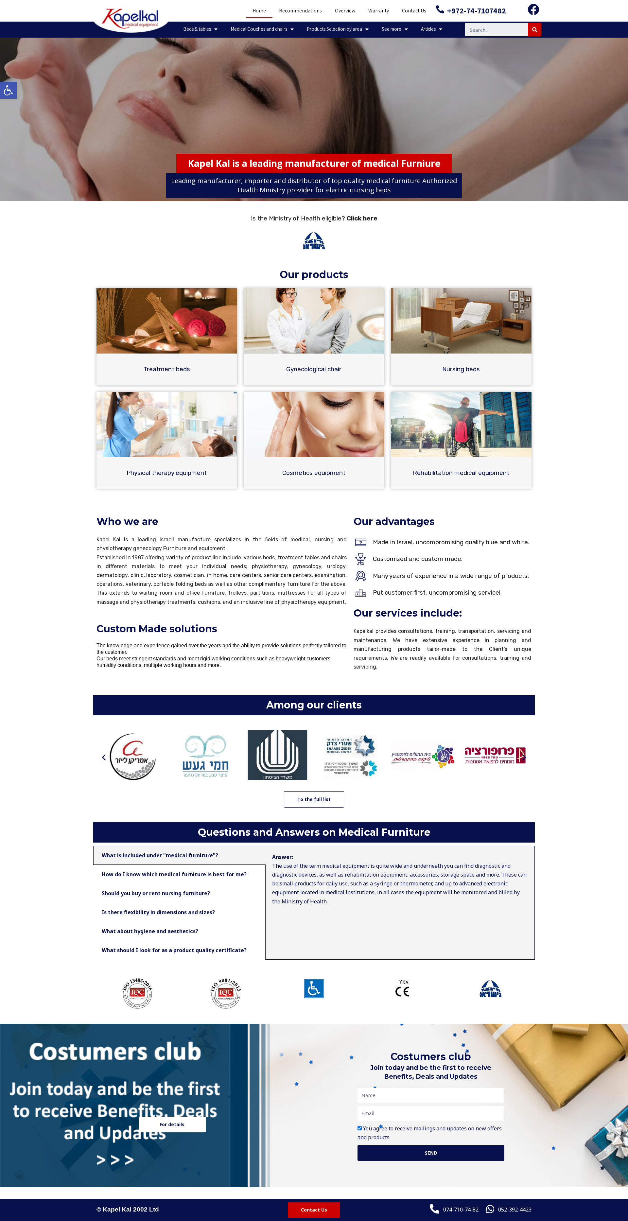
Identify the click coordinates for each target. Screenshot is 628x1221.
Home (259, 10)
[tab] (179, 855)
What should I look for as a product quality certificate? (174, 950)
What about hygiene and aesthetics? (150, 931)
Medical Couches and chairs (259, 29)
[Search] (534, 29)
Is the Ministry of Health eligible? (314, 218)
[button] (104, 757)
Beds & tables (197, 29)
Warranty (378, 10)
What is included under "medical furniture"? (160, 855)
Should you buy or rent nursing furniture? (156, 893)
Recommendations (300, 10)
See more (391, 29)
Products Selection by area (334, 29)
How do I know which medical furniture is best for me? (174, 874)
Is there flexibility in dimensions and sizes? (158, 912)
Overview (345, 10)
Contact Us (414, 10)
